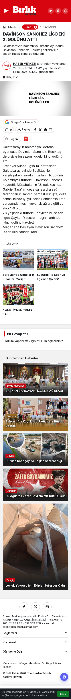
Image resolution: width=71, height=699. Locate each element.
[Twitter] (35, 606)
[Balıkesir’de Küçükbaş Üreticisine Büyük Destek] (35, 414)
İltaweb (17, 677)
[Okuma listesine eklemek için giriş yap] (26, 139)
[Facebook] (23, 606)
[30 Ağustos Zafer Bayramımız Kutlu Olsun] (35, 485)
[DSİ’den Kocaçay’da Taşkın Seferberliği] (35, 449)
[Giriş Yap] (58, 11)
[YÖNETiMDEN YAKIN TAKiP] (18, 300)
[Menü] (6, 11)
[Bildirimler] (65, 11)
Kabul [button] (63, 694)
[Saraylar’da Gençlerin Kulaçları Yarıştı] (18, 265)
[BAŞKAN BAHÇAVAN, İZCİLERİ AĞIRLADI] (35, 379)
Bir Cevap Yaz (17, 334)
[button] (51, 11)
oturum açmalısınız (50, 341)
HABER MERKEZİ (24, 63)
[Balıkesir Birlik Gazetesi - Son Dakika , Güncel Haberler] (24, 10)
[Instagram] (47, 606)
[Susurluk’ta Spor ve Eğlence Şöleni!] (52, 265)
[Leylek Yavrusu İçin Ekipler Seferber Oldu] (35, 547)
